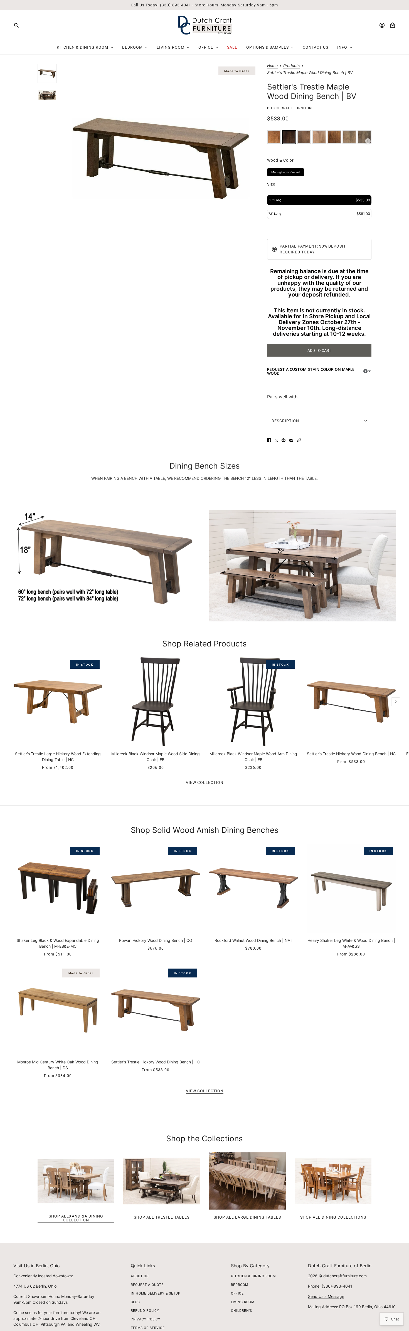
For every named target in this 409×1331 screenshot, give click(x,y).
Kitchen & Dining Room (253, 1276)
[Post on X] (276, 440)
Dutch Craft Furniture (290, 108)
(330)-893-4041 (337, 1286)
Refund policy (145, 1311)
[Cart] (393, 25)
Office (237, 1293)
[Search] (16, 25)
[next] (395, 701)
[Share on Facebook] (269, 440)
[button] (299, 440)
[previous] (13, 661)
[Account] (382, 25)
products (291, 66)
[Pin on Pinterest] (283, 440)
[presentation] (368, 141)
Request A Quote (147, 1285)
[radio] (274, 137)
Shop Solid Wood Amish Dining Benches (205, 830)
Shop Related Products (204, 643)
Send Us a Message (326, 1296)
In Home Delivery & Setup (156, 1293)
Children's (241, 1311)
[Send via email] (291, 440)
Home (272, 66)
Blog (135, 1302)
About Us (140, 1276)
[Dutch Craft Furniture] (205, 25)
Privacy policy (145, 1319)
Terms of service (148, 1328)
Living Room (242, 1302)
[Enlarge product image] (160, 158)
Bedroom (239, 1285)
